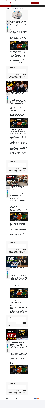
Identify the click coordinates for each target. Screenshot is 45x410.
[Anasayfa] (6, 0)
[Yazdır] (7, 30)
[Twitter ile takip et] (36, 398)
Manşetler (8, 0)
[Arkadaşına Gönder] (7, 29)
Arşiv (14, 0)
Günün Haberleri (11, 0)
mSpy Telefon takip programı (15, 402)
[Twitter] (7, 26)
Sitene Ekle (16, 0)
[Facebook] (7, 24)
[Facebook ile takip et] (35, 398)
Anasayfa (17, 398)
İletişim (21, 398)
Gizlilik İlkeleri (24, 398)
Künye (19, 398)
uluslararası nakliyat (16, 407)
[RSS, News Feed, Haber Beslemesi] (38, 398)
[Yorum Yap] (7, 31)
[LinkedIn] (7, 27)
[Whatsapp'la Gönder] (7, 28)
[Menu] (31, 3)
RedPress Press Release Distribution (10, 407)
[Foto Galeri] (38, 0)
